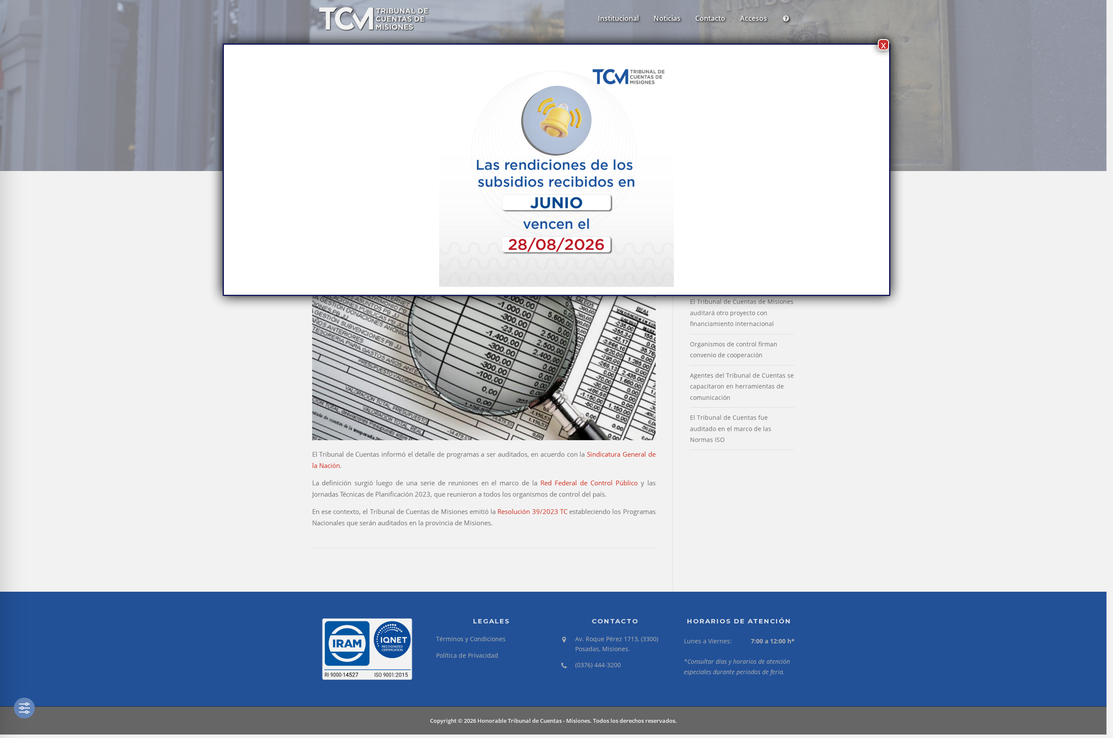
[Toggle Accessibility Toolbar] (24, 708)
